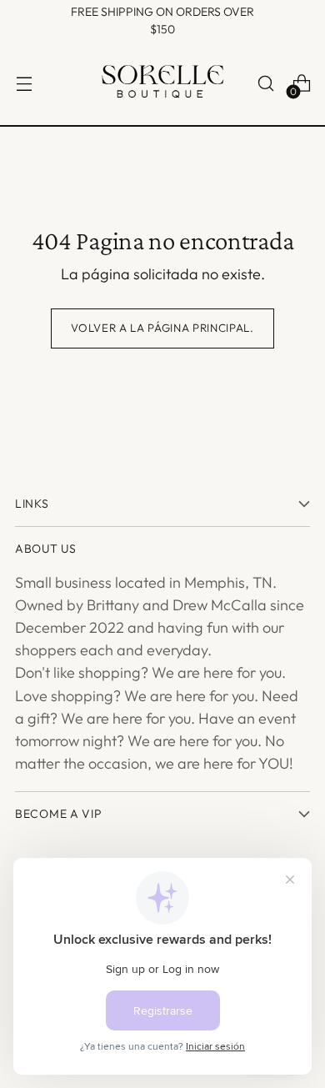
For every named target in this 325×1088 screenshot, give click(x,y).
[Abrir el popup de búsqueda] (265, 84)
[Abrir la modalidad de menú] (24, 84)
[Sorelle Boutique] (162, 83)
